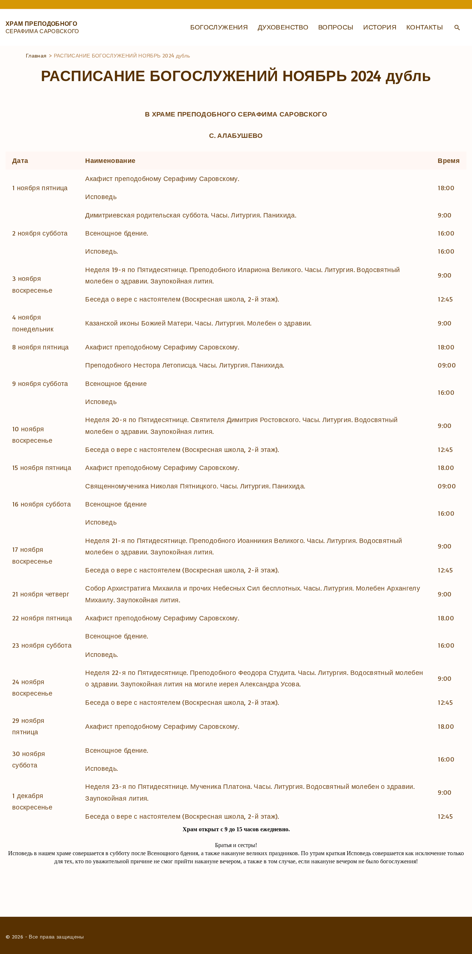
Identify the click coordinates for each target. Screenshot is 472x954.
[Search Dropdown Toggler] (457, 27)
